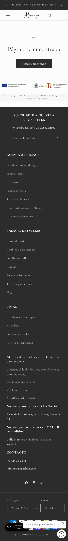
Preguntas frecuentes (19, 275)
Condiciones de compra (21, 317)
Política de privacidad (20, 342)
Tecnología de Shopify (43, 534)
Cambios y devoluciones (21, 249)
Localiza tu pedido (18, 258)
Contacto (12, 182)
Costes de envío (16, 241)
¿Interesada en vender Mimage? (25, 208)
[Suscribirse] (56, 138)
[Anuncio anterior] (6, 5)
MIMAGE (26, 534)
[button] (8, 15)
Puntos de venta (16, 190)
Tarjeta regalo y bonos (20, 284)
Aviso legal (13, 325)
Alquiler (12, 266)
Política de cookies (18, 334)
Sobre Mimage (15, 173)
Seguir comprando (34, 63)
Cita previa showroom (20, 216)
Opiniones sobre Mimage (22, 165)
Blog (9, 292)
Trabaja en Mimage (18, 199)
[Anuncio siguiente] (61, 5)
